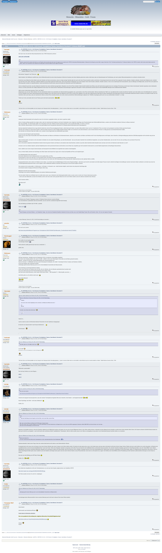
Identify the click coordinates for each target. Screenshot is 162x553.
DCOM (6, 384)
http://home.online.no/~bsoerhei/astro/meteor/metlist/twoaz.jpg (33, 519)
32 (35, 43)
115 (53, 43)
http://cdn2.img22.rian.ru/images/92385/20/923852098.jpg (32, 471)
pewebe (6, 223)
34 (37, 43)
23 (23, 43)
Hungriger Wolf (8, 503)
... (6, 43)
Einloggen (5, 1)
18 (17, 43)
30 (32, 43)
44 (50, 43)
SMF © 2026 (80, 547)
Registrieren (13, 1)
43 (49, 43)
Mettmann (7, 112)
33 (36, 43)
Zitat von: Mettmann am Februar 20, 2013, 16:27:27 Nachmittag (32, 341)
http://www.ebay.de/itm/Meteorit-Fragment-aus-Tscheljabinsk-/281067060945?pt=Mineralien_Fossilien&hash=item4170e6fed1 (47, 230)
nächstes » (158, 41)
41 (46, 43)
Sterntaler (7, 291)
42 (48, 43)
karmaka (6, 49)
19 (18, 43)
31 (34, 43)
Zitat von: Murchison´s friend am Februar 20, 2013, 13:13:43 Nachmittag (34, 297)
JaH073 (34, 39)
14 (12, 43)
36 (40, 43)
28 (30, 43)
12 (9, 43)
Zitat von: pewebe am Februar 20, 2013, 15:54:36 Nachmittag (31, 388)
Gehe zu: (148, 540)
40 (45, 43)
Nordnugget (7, 236)
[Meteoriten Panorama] (3, 298)
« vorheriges (152, 41)
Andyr (6, 484)
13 (10, 43)
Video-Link (21, 206)
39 (44, 43)
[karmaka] (3, 66)
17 (15, 43)
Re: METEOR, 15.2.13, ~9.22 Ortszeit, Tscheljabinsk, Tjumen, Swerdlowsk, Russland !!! (41, 49)
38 (43, 43)
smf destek (83, 549)
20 (19, 43)
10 (7, 43)
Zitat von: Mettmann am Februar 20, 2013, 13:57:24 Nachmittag (32, 413)
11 (8, 43)
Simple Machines (87, 547)
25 (26, 43)
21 (21, 43)
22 (22, 43)
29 (31, 43)
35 (39, 43)
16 (14, 43)
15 (13, 43)
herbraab (7, 70)
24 (24, 43)
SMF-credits (75, 547)
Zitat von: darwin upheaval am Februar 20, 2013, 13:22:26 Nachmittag (33, 295)
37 (41, 43)
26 (27, 43)
